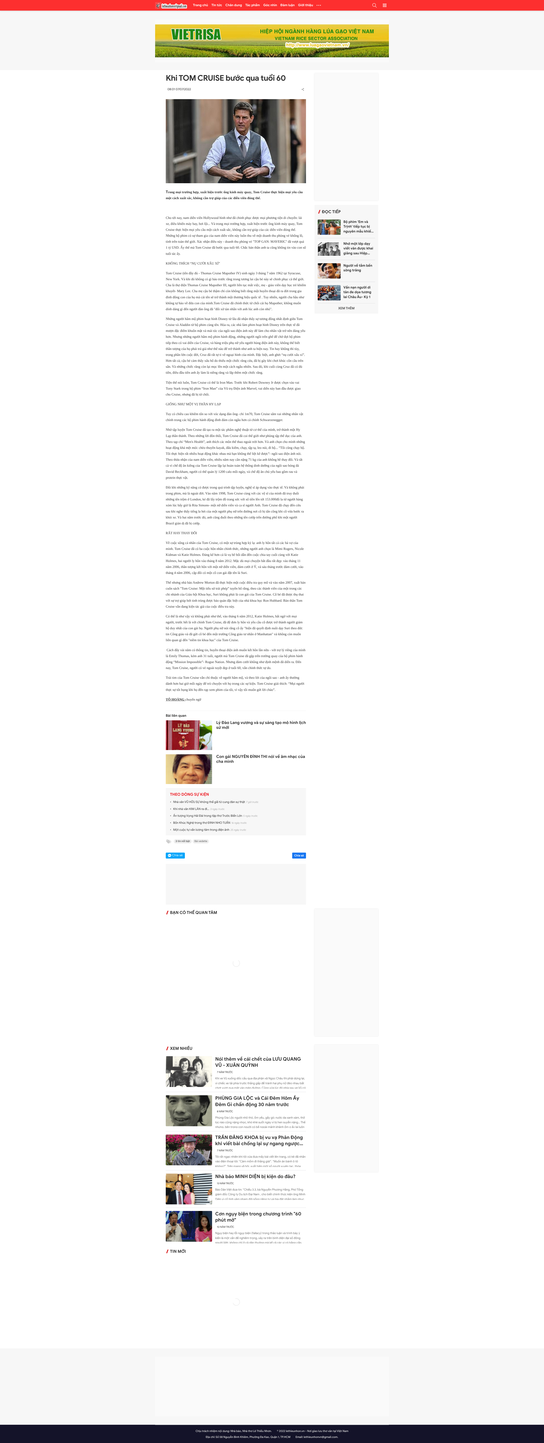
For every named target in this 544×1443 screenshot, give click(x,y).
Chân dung (233, 5)
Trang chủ (200, 5)
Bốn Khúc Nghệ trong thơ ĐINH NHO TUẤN (201, 823)
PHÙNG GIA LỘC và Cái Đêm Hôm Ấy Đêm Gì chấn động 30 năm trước (257, 1101)
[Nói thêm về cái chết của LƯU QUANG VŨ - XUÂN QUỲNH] (189, 1071)
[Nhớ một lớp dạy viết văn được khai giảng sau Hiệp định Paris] (329, 249)
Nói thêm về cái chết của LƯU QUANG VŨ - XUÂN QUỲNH (258, 1062)
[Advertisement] (346, 137)
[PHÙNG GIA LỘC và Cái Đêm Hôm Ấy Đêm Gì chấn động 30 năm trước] (189, 1110)
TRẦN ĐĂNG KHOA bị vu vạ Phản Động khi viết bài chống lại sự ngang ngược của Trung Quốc (259, 1141)
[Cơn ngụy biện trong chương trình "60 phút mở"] (189, 1226)
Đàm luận (287, 5)
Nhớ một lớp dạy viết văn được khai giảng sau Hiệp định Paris (358, 249)
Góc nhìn (270, 5)
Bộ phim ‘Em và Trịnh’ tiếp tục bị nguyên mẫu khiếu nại (358, 227)
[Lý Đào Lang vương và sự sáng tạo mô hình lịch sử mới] (189, 735)
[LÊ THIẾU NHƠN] (171, 5)
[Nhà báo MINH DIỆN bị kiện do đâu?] (189, 1189)
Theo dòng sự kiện (189, 794)
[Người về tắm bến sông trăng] (329, 271)
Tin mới (178, 1251)
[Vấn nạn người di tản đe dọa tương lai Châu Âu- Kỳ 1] (329, 292)
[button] (374, 5)
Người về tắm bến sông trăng (357, 267)
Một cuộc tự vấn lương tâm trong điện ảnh (201, 830)
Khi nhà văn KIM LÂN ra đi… (191, 809)
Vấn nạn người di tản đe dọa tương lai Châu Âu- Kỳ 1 (357, 292)
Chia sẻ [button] (177, 855)
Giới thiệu (305, 5)
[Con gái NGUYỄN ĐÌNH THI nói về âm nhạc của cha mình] (189, 769)
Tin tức (216, 5)
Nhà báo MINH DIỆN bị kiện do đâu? (255, 1177)
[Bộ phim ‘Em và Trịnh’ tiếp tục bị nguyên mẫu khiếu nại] (329, 227)
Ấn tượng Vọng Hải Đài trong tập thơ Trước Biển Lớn (207, 816)
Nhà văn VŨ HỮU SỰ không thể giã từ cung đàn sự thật (209, 802)
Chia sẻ (299, 855)
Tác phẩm (252, 5)
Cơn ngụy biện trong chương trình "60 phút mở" (258, 1217)
